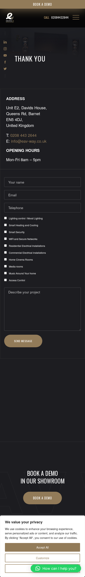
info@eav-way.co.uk (28, 141)
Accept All (42, 547)
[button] (56, 568)
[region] (42, 546)
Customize (42, 558)
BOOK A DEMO (42, 4)
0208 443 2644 (23, 135)
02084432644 (56, 17)
